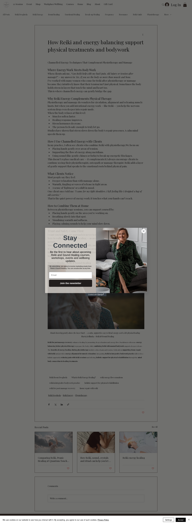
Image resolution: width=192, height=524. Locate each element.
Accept (181, 520)
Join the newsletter (70, 283)
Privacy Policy (103, 520)
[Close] (188, 520)
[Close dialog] (143, 231)
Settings (168, 520)
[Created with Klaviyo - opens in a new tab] (96, 294)
